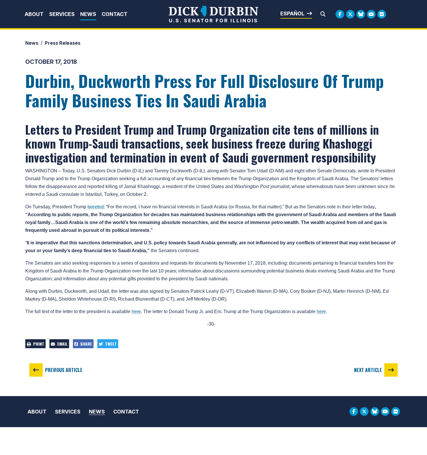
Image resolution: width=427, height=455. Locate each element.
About (34, 14)
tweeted (95, 206)
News (88, 14)
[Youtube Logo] (371, 14)
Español (292, 13)
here (136, 311)
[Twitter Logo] (350, 14)
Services (62, 14)
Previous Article (63, 369)
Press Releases (62, 43)
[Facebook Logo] (340, 14)
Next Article (368, 369)
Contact (115, 14)
